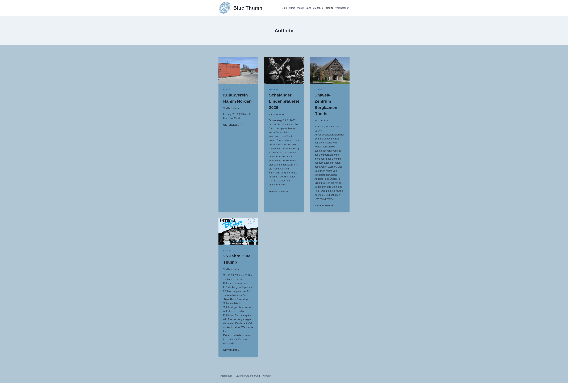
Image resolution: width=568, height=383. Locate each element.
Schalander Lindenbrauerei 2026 (284, 101)
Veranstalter (342, 8)
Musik (300, 8)
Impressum (226, 375)
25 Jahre (318, 8)
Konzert (227, 90)
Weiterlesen (232, 125)
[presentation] (238, 70)
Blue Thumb (288, 8)
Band (308, 8)
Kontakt (267, 375)
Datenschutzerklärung (247, 375)
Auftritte (329, 8)
